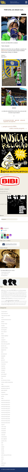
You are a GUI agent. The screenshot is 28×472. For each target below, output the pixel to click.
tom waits (17, 304)
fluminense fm (4, 354)
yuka (24, 304)
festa (2, 352)
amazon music (4, 323)
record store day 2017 (5, 408)
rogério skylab (15, 303)
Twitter (5, 230)
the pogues (3, 304)
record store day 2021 (5, 416)
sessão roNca (4, 440)
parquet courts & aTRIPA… (9, 126)
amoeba (3, 325)
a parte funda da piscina (6, 319)
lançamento (3, 376)
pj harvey (18, 298)
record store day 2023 (5, 420)
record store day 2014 (5, 402)
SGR (2, 442)
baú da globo (4, 329)
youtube (2, 465)
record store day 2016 (5, 406)
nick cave (10, 296)
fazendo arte (3, 345)
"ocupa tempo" (4, 311)
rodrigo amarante (10, 303)
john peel (10, 295)
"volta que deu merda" (5, 315)
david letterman (4, 341)
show (2, 444)
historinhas (3, 364)
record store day (21, 301)
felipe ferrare (3, 350)
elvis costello (8, 293)
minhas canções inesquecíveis (7, 382)
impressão (3, 368)
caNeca (5, 292)
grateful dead (17, 293)
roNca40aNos (4, 436)
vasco (2, 457)
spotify (2, 449)
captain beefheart (4, 335)
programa (3, 301)
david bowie (20, 292)
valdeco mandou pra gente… (18, 128)
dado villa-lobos (15, 292)
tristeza (2, 453)
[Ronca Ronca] (3, 2)
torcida (17, 120)
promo (2, 396)
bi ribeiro (7, 290)
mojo (2, 384)
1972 (2, 317)
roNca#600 (3, 432)
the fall (25, 303)
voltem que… (3, 463)
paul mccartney (14, 298)
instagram (3, 370)
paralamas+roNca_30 (5, 388)
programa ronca (12, 300)
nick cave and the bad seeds (17, 296)
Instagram (6, 228)
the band (21, 302)
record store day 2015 (5, 404)
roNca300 (3, 434)
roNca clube (3, 426)
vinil (2, 461)
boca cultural (3, 331)
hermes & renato (4, 362)
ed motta (4, 293)
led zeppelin (14, 295)
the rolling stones (8, 304)
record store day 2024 (5, 422)
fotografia (3, 356)
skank (19, 302)
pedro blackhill (4, 390)
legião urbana (18, 295)
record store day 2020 (5, 414)
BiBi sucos (3, 290)
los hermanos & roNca (5, 380)
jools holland (3, 374)
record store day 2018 (5, 410)
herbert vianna (21, 293)
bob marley (18, 290)
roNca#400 (3, 428)
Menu (26, 2)
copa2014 (3, 339)
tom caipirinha (12, 121)
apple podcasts (4, 327)
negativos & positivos (5, 386)
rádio (2, 398)
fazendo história (4, 347)
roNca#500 (3, 430)
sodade (2, 446)
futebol (2, 358)
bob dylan (13, 290)
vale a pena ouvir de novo (6, 455)
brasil (2, 333)
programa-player (4, 394)
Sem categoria (4, 438)
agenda (2, 321)
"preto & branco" (4, 313)
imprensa (3, 366)
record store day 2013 (5, 400)
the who (13, 304)
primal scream (23, 298)
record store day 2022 (5, 418)
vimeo (2, 459)
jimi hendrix (5, 295)
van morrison (21, 304)
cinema (2, 337)
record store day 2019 (5, 412)
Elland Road (4, 50)
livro (2, 378)
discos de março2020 (5, 343)
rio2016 (2, 424)
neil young (7, 296)
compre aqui (3, 204)
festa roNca (12, 293)
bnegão (10, 290)
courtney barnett (10, 292)
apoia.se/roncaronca (14, 2)
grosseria (3, 360)
